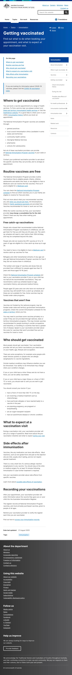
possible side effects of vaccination (29, 482)
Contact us (64, 8)
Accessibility (7, 579)
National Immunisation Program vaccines (19, 153)
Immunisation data (56, 113)
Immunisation (23, 27)
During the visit (56, 91)
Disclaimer (7, 585)
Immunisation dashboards (58, 108)
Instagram (6, 628)
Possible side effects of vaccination (59, 97)
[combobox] (51, 12)
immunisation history (15, 115)
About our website (9, 577)
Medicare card (23, 186)
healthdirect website (10, 113)
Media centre (8, 609)
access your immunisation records (27, 520)
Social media (7, 593)
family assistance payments (20, 204)
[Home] (18, 5)
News (66, 5)
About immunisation (57, 65)
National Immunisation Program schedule (25, 275)
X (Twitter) (7, 622)
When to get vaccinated (58, 70)
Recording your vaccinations (16, 77)
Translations (62, 19)
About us (45, 5)
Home (7, 19)
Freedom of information (11, 560)
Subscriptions (8, 595)
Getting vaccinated (56, 80)
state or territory (9, 312)
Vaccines (53, 75)
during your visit (39, 436)
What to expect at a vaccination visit (19, 71)
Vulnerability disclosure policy (14, 598)
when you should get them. (19, 202)
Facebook (6, 617)
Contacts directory (10, 565)
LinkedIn (6, 620)
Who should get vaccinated (15, 68)
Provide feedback (12, 648)
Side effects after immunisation (17, 74)
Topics (14, 19)
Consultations (8, 615)
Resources (34, 19)
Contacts (53, 133)
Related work (55, 123)
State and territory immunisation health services (20, 110)
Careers (53, 5)
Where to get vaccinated (15, 62)
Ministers (60, 5)
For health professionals (58, 103)
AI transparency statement (12, 558)
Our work (23, 19)
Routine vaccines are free (15, 65)
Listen (54, 28)
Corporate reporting (10, 555)
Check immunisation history (58, 85)
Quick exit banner (9, 590)
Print (62, 28)
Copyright (6, 582)
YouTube (6, 625)
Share (54, 30)
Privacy (6, 587)
